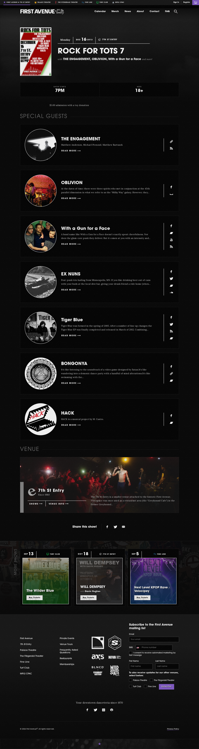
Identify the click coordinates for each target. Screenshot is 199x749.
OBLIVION (72, 183)
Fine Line (151, 687)
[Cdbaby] (171, 247)
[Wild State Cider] (115, 671)
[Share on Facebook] (107, 527)
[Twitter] (171, 278)
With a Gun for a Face (85, 229)
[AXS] (98, 657)
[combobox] (138, 647)
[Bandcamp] (171, 233)
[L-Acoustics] (98, 643)
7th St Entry (25, 644)
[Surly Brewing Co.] (115, 643)
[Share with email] (123, 527)
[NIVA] (115, 657)
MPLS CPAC (26, 674)
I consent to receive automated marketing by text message (152, 654)
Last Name (160, 661)
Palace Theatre (140, 680)
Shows (33, 504)
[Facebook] (171, 187)
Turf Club (137, 687)
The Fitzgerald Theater (163, 680)
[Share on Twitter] (115, 527)
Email (131, 634)
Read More (69, 151)
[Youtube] (171, 240)
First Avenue (26, 638)
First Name (134, 661)
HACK (67, 413)
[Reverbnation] (171, 331)
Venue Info (57, 504)
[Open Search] (176, 11)
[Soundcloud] (171, 292)
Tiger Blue (72, 320)
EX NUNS (70, 274)
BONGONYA (74, 364)
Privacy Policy (173, 729)
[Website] (171, 141)
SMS (131, 648)
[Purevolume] (171, 148)
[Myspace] (171, 194)
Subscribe (166, 687)
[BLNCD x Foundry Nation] (98, 670)
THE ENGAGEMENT (80, 139)
